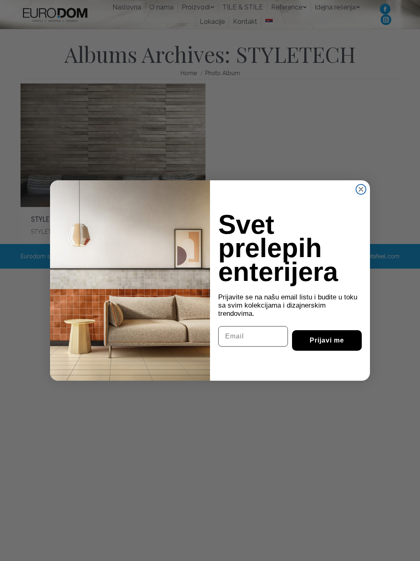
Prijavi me (327, 340)
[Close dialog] (361, 189)
